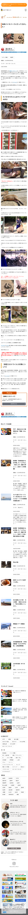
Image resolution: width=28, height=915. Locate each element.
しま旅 (18, 760)
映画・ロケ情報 (5, 766)
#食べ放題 (16, 739)
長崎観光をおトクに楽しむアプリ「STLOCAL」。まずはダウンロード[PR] (14, 5)
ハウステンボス (5, 769)
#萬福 (9, 739)
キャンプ (18, 764)
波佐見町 (10, 789)
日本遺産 (4, 760)
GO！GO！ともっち (16, 769)
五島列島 (11, 782)
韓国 (18, 794)
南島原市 (4, 782)
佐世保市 (10, 778)
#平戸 (3, 739)
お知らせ (22, 766)
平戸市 (17, 778)
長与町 (16, 792)
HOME (2, 852)
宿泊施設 (4, 753)
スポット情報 (4, 57)
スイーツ (10, 762)
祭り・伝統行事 (5, 755)
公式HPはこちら (14, 403)
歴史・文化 (18, 757)
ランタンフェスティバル (7, 764)
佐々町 (10, 792)
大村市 (16, 787)
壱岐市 (19, 785)
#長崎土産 (4, 743)
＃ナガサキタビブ (6, 771)
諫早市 (22, 787)
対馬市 (3, 787)
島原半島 (4, 780)
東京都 (3, 794)
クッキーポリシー (19, 908)
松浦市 (3, 789)
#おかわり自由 (5, 741)
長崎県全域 (11, 794)
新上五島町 (4, 785)
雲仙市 (17, 780)
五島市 (18, 782)
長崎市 (3, 778)
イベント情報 (12, 753)
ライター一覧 (14, 848)
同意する (4, 912)
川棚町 (3, 792)
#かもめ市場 (22, 741)
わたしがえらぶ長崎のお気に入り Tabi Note (14, 852)
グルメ (3, 762)
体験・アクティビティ (17, 755)
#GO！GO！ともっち (7, 746)
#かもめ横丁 (12, 743)
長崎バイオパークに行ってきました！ (8, 853)
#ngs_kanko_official (14, 866)
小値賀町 (12, 785)
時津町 (22, 792)
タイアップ (14, 766)
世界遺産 (11, 760)
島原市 (11, 780)
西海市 (11, 57)
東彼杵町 (18, 789)
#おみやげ (14, 741)
